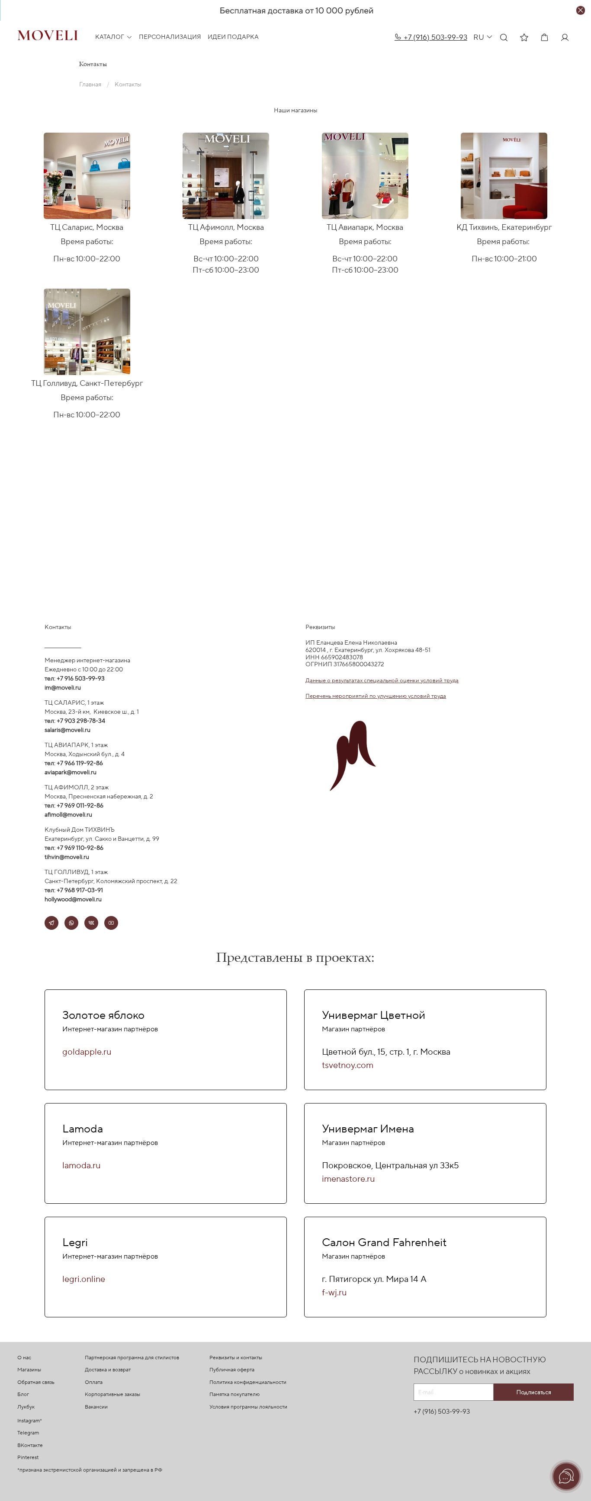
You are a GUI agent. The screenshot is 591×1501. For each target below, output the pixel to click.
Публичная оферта (231, 1370)
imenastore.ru (348, 1179)
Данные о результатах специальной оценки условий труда (382, 680)
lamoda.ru (81, 1165)
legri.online (83, 1279)
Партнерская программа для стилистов (132, 1358)
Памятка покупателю (234, 1394)
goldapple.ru (86, 1052)
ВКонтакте (30, 1445)
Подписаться (534, 1392)
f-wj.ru (334, 1292)
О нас (24, 1358)
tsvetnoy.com (347, 1065)
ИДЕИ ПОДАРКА (233, 37)
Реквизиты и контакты (235, 1358)
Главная (90, 85)
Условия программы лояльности (248, 1407)
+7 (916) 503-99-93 (434, 37)
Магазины (29, 1370)
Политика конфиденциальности (247, 1382)
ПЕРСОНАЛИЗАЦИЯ (170, 37)
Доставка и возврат (108, 1370)
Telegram (28, 1433)
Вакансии (96, 1407)
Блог (23, 1394)
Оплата (94, 1382)
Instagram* (29, 1421)
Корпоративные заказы (112, 1394)
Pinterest (28, 1457)
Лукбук (26, 1407)
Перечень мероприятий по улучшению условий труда (375, 696)
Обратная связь (36, 1382)
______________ (63, 644)
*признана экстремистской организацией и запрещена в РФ (89, 1470)
